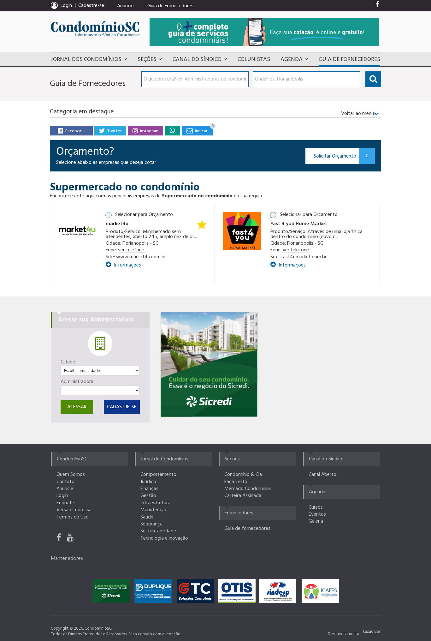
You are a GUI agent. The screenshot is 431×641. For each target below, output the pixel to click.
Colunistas (254, 59)
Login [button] (66, 6)
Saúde (146, 517)
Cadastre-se (91, 6)
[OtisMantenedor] (238, 592)
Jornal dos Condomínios (86, 59)
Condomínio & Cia (243, 474)
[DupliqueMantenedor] (154, 592)
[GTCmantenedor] (197, 592)
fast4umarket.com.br (304, 257)
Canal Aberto (322, 474)
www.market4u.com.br (141, 257)
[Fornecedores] (264, 31)
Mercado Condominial (247, 489)
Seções (147, 59)
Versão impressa (74, 510)
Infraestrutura (155, 503)
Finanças (149, 489)
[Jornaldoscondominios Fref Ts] (377, 6)
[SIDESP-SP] (279, 592)
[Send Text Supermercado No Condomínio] (172, 130)
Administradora (77, 382)
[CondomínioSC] (95, 28)
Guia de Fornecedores (170, 6)
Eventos (317, 514)
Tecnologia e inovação (164, 538)
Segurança (151, 524)
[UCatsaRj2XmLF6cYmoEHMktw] (72, 539)
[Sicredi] (209, 364)
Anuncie (125, 6)
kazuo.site (371, 631)
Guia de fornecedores (247, 528)
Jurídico (148, 482)
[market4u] (77, 230)
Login (62, 496)
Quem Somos (70, 474)
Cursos (316, 507)
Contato (65, 482)
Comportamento (158, 474)
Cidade (68, 362)
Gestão (148, 496)
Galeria (316, 521)
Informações (127, 264)
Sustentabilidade (158, 531)
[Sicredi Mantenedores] (112, 592)
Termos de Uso (72, 517)
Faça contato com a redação (154, 634)
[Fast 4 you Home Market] (242, 230)
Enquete (65, 503)
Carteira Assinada (242, 496)
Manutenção (154, 510)
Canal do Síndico (197, 59)
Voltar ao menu (357, 114)
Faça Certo (235, 482)
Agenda (291, 59)
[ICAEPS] (320, 592)
